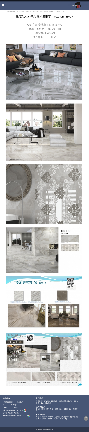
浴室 (56, 409)
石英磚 (56, 419)
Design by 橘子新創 (36, 430)
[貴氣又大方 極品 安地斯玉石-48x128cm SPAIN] (44, 72)
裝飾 (42, 409)
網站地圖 (48, 403)
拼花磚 (75, 417)
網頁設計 (43, 430)
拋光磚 (44, 417)
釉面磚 (50, 419)
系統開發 (56, 430)
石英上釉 (63, 419)
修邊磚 (44, 419)
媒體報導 (62, 401)
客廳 (37, 409)
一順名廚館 (19, 402)
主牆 (65, 409)
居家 (51, 409)
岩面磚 (38, 419)
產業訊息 (69, 401)
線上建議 (41, 403)
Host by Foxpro (50, 430)
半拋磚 (38, 417)
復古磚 (68, 417)
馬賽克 (62, 417)
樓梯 (69, 409)
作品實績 (47, 401)
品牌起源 (39, 401)
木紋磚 (50, 417)
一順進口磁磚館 (8, 402)
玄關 (60, 409)
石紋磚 (56, 417)
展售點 (76, 401)
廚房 (47, 409)
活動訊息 (54, 401)
